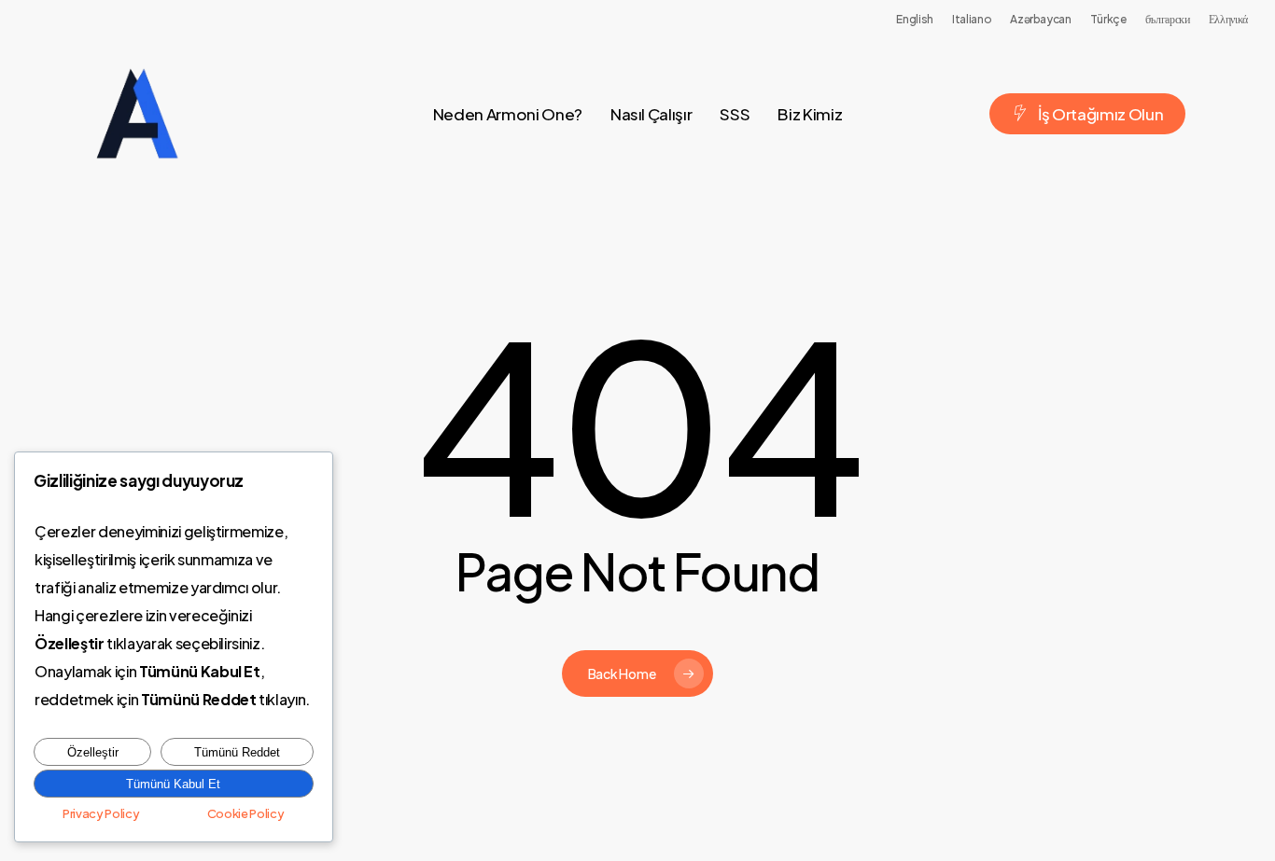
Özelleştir (93, 752)
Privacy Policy (101, 813)
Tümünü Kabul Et (173, 784)
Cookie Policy (246, 813)
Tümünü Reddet (237, 752)
